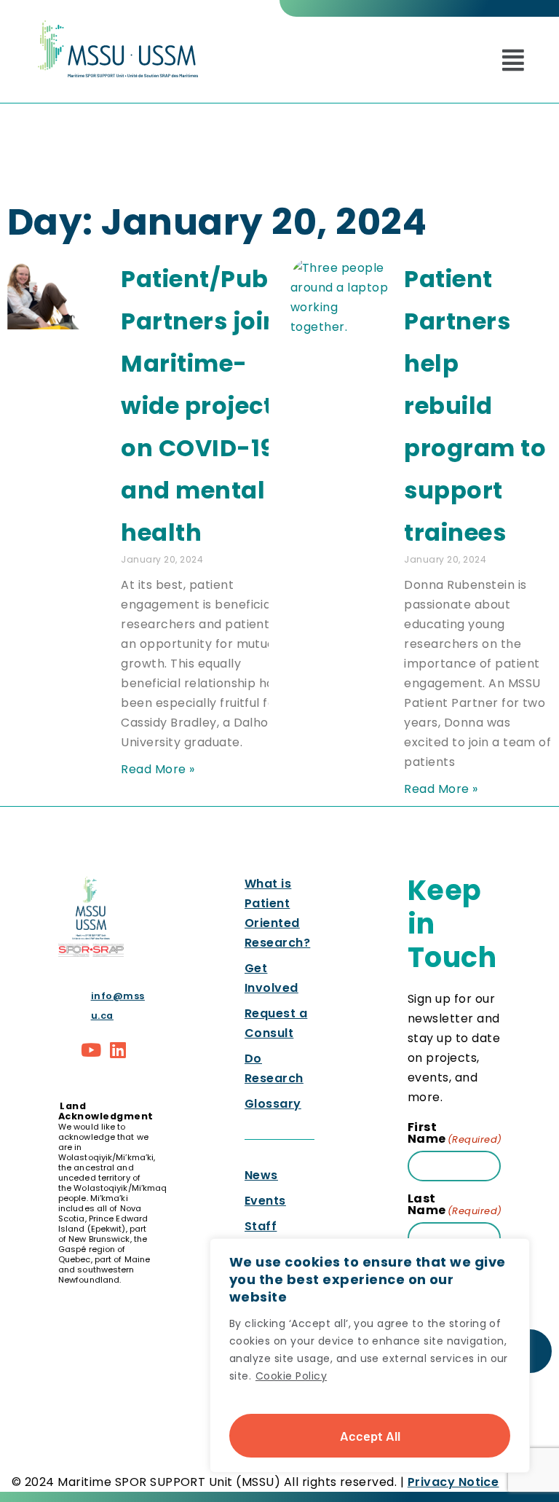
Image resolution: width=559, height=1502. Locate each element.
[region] (370, 1355)
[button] (513, 60)
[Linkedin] (118, 1050)
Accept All (370, 1436)
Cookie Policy (291, 1376)
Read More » (157, 769)
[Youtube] (91, 1050)
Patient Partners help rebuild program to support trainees (475, 405)
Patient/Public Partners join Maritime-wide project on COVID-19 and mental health (209, 405)
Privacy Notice (453, 1482)
